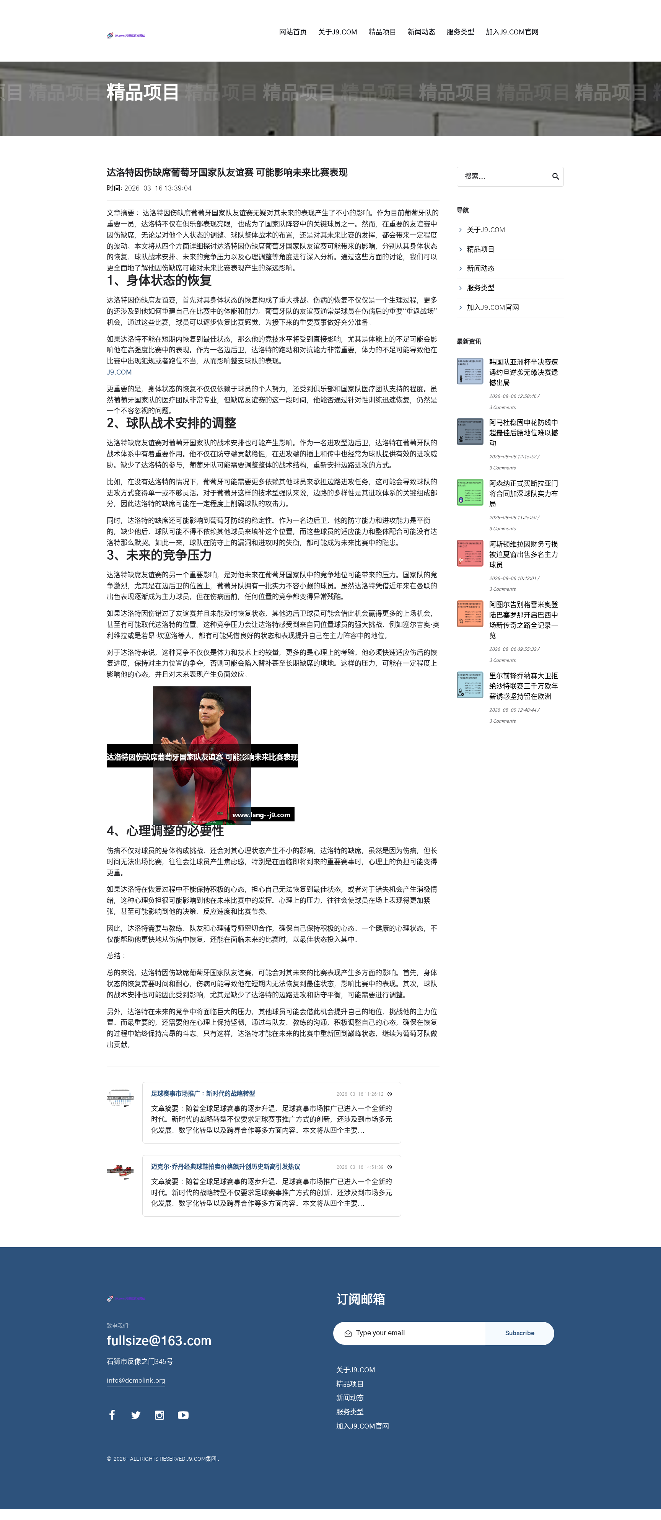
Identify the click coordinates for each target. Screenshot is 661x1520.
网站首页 (293, 32)
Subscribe (519, 1333)
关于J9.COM (337, 32)
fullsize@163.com (159, 1341)
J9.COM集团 (201, 1459)
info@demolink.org (136, 1380)
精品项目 (382, 32)
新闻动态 (421, 32)
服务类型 (460, 32)
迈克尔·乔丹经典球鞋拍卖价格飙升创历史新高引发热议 (225, 1167)
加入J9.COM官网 (512, 32)
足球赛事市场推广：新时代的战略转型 (203, 1094)
